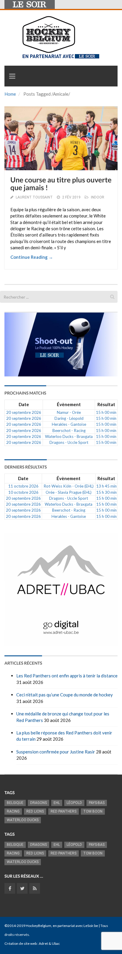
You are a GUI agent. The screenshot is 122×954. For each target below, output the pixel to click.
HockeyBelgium (38, 925)
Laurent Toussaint (34, 197)
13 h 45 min (106, 486)
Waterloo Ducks (22, 820)
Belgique (15, 803)
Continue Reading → (31, 257)
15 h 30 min (106, 492)
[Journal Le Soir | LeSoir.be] (29, 4)
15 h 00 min (106, 412)
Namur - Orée (69, 412)
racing (13, 811)
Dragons (38, 803)
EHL (57, 803)
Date (24, 404)
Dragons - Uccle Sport (68, 442)
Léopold (74, 803)
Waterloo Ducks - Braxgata (69, 436)
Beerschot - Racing (69, 430)
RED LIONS (35, 811)
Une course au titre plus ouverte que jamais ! (61, 184)
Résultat (106, 404)
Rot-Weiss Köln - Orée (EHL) (69, 486)
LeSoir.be (91, 925)
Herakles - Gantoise (69, 424)
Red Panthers (63, 811)
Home (10, 94)
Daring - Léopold (69, 418)
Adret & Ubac (49, 943)
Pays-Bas (97, 803)
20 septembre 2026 (23, 412)
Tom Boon (92, 811)
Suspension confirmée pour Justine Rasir (55, 751)
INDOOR (97, 197)
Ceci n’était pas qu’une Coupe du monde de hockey (64, 694)
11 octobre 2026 (23, 486)
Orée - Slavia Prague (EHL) (69, 492)
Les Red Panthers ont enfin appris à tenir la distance (67, 675)
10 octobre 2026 (23, 492)
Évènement (69, 404)
